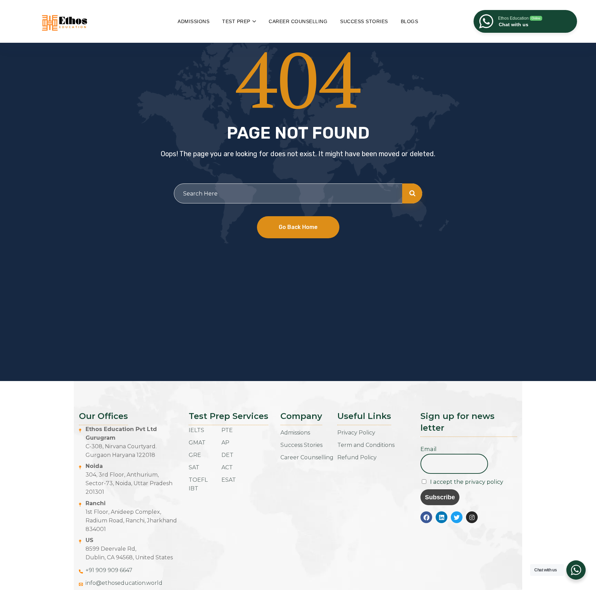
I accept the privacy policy (466, 481)
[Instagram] (472, 517)
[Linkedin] (441, 517)
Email (428, 449)
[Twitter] (457, 517)
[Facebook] (426, 517)
